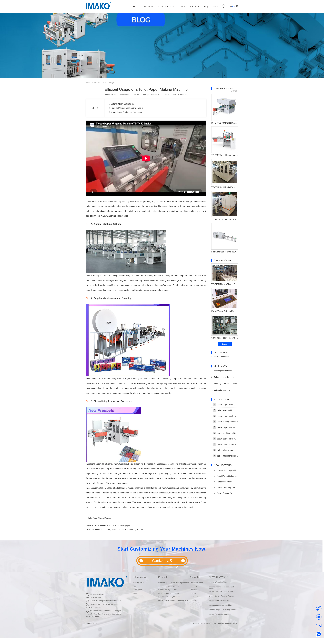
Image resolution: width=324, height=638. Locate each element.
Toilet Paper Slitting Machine (227, 476)
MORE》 (234, 91)
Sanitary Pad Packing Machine (221, 586)
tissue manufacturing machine (226, 444)
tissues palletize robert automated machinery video (222, 372)
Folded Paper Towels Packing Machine (173, 583)
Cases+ (225, 344)
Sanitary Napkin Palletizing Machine (223, 605)
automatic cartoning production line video (220, 391)
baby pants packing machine (220, 600)
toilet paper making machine (226, 410)
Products (163, 577)
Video (135, 593)
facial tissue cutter (225, 482)
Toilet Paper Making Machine (99, 518)
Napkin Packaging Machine (227, 470)
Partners (193, 590)
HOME (104, 83)
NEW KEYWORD (218, 577)
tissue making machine (226, 422)
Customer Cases (139, 590)
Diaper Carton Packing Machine (221, 591)
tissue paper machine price (226, 439)
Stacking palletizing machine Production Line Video (224, 384)
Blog (111, 83)
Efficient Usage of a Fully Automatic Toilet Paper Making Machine (117, 529)
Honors (193, 593)
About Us (195, 577)
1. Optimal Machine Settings (121, 104)
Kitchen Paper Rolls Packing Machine (173, 600)
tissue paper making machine (226, 404)
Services (193, 586)
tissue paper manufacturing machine (226, 427)
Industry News (138, 583)
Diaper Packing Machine (168, 590)
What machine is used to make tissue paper (112, 526)
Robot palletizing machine (168, 593)
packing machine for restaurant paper (221, 582)
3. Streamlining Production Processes (125, 112)
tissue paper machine (225, 416)
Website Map (91, 623)
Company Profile (196, 583)
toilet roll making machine (226, 450)
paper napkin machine (225, 433)
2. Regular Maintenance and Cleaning (125, 108)
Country (193, 600)
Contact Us (194, 597)
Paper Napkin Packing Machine (227, 493)
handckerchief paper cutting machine (227, 487)
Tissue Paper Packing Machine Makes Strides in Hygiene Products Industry (221, 358)
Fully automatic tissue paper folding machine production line (224, 378)
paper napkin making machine (225, 456)
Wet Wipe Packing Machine (169, 597)
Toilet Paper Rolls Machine (168, 586)
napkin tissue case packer (219, 595)
